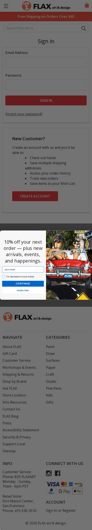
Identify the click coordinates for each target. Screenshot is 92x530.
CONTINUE (23, 283)
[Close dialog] (88, 234)
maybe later (23, 290)
